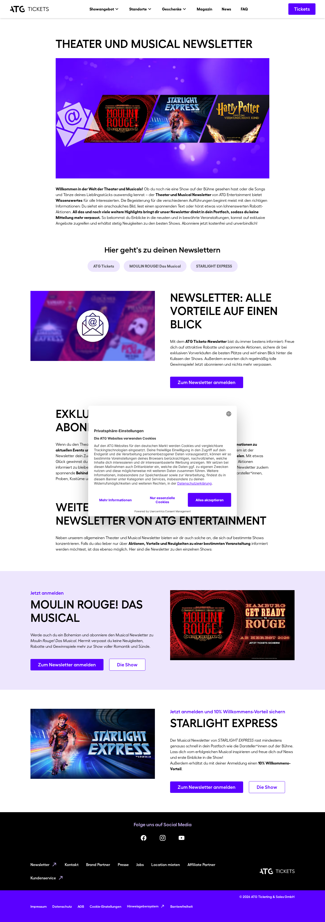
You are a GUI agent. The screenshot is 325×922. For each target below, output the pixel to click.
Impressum (38, 906)
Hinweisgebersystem (142, 906)
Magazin (204, 9)
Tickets (302, 9)
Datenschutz (62, 906)
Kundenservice (43, 878)
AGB (81, 906)
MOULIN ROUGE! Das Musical (155, 266)
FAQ (244, 9)
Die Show (127, 664)
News (226, 9)
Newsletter (39, 864)
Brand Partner (98, 864)
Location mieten (165, 864)
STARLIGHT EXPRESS (214, 266)
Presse (123, 864)
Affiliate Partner (201, 864)
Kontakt (72, 864)
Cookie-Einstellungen (105, 906)
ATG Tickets (103, 266)
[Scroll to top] (312, 909)
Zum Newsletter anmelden (207, 382)
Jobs (140, 864)
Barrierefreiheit (181, 906)
